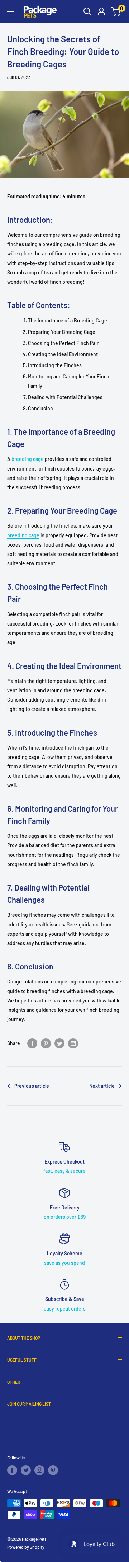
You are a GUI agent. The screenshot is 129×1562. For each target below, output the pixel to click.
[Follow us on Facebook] (12, 1470)
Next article (102, 1086)
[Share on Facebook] (32, 1043)
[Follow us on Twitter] (26, 1470)
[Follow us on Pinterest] (53, 1470)
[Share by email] (73, 1043)
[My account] (101, 11)
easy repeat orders (65, 1309)
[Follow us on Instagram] (39, 1470)
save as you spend (64, 1263)
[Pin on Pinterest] (46, 1043)
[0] (115, 11)
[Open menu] (10, 11)
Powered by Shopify (25, 1546)
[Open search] (87, 11)
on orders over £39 (65, 1217)
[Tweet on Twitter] (59, 1043)
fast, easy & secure (64, 1171)
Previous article (31, 1086)
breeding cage (27, 459)
